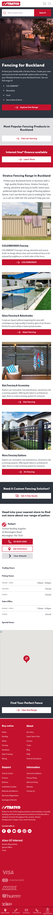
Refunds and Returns (10, 791)
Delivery (5, 782)
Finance (5, 778)
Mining (4, 758)
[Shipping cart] (44, 4)
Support (6, 767)
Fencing (5, 745)
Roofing (5, 736)
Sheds (4, 741)
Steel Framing (7, 754)
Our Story (30, 732)
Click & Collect (7, 773)
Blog (28, 750)
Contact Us (30, 791)
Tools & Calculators (33, 758)
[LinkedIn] (30, 831)
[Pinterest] (24, 831)
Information (33, 767)
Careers (29, 741)
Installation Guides (9, 787)
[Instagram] (19, 831)
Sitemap (29, 787)
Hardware (5, 750)
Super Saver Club (33, 736)
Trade (28, 745)
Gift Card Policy (32, 782)
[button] (26, 659)
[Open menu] (49, 3)
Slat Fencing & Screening (15, 385)
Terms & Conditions (34, 773)
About (29, 725)
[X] (9, 831)
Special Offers (7, 847)
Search (42, 13)
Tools (4, 850)
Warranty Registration (10, 795)
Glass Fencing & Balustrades (17, 315)
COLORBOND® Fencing (15, 245)
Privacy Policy (31, 778)
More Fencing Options (14, 455)
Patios (4, 732)
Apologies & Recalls (9, 800)
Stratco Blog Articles (9, 844)
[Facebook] (4, 831)
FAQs (28, 754)
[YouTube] (14, 831)
